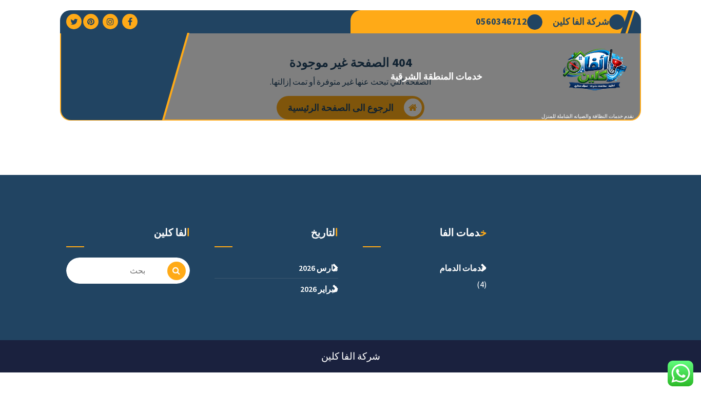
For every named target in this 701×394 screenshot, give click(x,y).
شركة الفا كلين (581, 21)
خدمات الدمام (463, 268)
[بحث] (176, 271)
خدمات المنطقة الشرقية (437, 76)
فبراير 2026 (319, 289)
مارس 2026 (318, 268)
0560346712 (501, 21)
